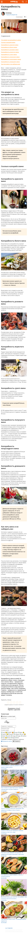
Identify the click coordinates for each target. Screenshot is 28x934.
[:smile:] (8, 736)
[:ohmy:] (6, 732)
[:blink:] (20, 732)
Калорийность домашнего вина (10, 62)
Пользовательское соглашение (13, 930)
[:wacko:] (3, 734)
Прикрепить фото (7, 741)
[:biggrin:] (25, 734)
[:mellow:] (24, 736)
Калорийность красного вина (9, 45)
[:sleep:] (6, 737)
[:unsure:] (10, 734)
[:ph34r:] (9, 732)
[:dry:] (8, 738)
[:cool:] (22, 734)
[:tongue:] (13, 736)
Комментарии (19, 17)
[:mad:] (3, 732)
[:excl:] (13, 732)
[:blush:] (3, 736)
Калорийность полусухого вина (10, 57)
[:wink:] (16, 732)
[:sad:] (23, 732)
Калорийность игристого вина (10, 52)
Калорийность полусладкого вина (11, 59)
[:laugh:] (13, 738)
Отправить (17, 741)
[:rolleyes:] (16, 734)
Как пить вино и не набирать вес (10, 64)
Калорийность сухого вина (9, 54)
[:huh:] (17, 738)
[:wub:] (3, 738)
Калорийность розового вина (9, 50)
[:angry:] (18, 736)
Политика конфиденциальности (14, 931)
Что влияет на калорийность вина (11, 40)
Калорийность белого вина (9, 47)
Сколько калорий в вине (8, 42)
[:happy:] (7, 734)
